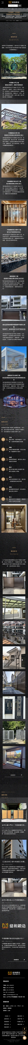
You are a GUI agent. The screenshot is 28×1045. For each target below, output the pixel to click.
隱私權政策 (10, 1040)
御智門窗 (20, 1018)
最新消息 (6, 1024)
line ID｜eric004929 (8, 992)
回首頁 (6, 1016)
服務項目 (6, 1018)
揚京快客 (12, 1039)
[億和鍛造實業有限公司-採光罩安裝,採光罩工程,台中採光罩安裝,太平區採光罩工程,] (14, 2)
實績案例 (6, 1021)
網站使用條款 (16, 1040)
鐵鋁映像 (20, 1024)
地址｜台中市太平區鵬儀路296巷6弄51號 (14, 996)
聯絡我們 (6, 1027)
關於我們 (20, 1016)
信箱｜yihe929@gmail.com (10, 994)
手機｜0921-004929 (8, 985)
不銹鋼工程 (20, 1021)
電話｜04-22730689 (8, 987)
